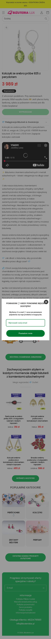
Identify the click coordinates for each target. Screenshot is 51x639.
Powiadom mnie (25, 333)
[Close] (46, 302)
